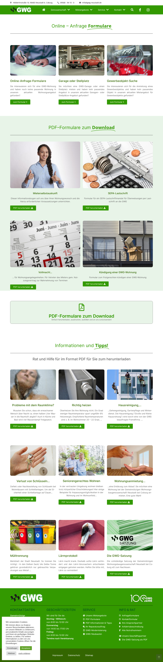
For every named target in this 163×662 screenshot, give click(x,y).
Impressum (57, 655)
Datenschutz (74, 655)
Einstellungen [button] (12, 648)
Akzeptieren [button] (26, 648)
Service (101, 10)
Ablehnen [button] (11, 653)
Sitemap (89, 655)
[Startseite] (43, 10)
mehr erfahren (24, 653)
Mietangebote (82, 10)
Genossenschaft (58, 10)
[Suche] (132, 10)
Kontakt (118, 10)
